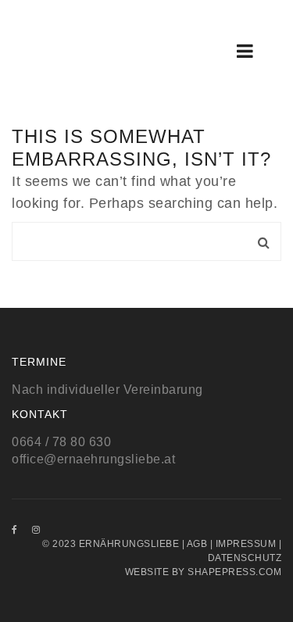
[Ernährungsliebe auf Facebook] (15, 530)
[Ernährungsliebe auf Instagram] (36, 530)
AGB (197, 543)
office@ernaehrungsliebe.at (93, 459)
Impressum (246, 543)
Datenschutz (245, 557)
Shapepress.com (234, 572)
